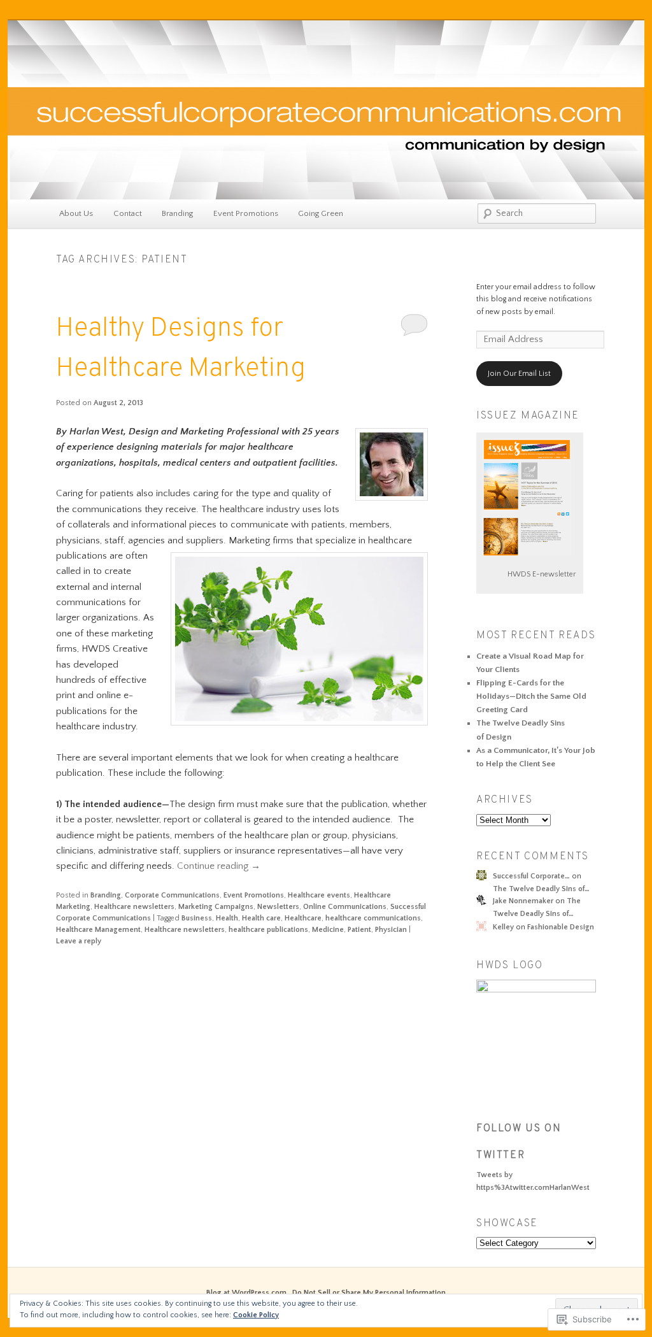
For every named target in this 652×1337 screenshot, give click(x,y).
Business (196, 918)
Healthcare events (319, 895)
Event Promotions (245, 213)
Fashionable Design (560, 927)
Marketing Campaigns (215, 907)
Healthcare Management (98, 930)
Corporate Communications (172, 895)
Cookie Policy (256, 1315)
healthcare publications (268, 930)
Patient (359, 930)
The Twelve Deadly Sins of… (541, 889)
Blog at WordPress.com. (247, 1293)
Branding (177, 213)
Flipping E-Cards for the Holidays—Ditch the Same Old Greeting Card (531, 696)
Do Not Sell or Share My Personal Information (369, 1293)
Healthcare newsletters (134, 907)
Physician (391, 930)
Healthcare (303, 918)
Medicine (328, 930)
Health (227, 918)
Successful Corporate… (531, 876)
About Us (76, 213)
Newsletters (278, 907)
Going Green (320, 213)
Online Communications (344, 907)
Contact (127, 213)
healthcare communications (373, 918)
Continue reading (218, 866)
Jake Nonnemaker (523, 901)
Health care (261, 918)
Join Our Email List (519, 373)
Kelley (503, 927)
